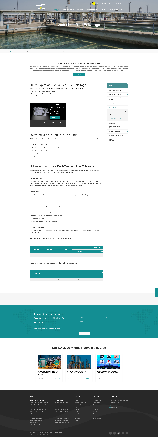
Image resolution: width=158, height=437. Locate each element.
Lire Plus (58, 378)
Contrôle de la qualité (97, 407)
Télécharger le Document (98, 416)
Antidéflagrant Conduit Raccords (62, 422)
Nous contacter (113, 9)
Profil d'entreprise (97, 400)
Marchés (80, 9)
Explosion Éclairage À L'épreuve (115, 122)
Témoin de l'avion (58, 413)
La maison (14, 51)
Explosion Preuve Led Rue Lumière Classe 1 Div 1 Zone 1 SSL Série (46, 124)
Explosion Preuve (68, 9)
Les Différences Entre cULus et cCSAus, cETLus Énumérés (76, 372)
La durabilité (95, 409)
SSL (36, 255)
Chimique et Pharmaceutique (81, 402)
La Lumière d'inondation (115, 94)
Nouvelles (95, 411)
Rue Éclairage (50, 51)
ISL (38, 279)
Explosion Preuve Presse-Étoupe (62, 418)
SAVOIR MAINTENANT (79, 75)
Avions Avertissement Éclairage (115, 127)
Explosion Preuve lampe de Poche (37, 411)
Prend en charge (91, 9)
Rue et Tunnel (78, 418)
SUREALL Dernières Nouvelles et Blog (79, 347)
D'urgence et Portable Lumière (61, 411)
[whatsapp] (156, 295)
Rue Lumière (57, 407)
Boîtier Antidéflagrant (34, 422)
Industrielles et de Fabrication (81, 413)
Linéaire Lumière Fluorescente (61, 409)
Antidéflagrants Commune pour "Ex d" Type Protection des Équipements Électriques (49, 373)
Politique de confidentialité (42, 434)
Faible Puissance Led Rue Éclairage (118, 111)
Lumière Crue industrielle (60, 404)
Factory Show (96, 404)
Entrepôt (76, 416)
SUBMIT (84, 333)
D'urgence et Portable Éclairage (115, 98)
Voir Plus (55, 117)
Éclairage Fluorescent (115, 103)
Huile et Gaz (77, 400)
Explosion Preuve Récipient (36, 424)
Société (102, 9)
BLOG (97, 3)
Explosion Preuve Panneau (36, 420)
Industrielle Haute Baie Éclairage (62, 402)
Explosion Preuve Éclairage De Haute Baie (39, 402)
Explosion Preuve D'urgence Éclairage (38, 407)
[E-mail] (156, 289)
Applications (78, 396)
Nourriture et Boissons (79, 409)
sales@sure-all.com (108, 3)
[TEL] (156, 292)
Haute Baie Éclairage (115, 90)
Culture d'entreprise (97, 402)
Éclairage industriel (114, 131)
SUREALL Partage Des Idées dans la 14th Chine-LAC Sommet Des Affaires (108, 372)
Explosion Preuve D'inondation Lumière (38, 404)
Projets (94, 413)
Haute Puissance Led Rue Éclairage (118, 114)
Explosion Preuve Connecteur (61, 420)
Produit (57, 9)
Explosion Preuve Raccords (114, 140)
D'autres (76, 420)
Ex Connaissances (97, 418)
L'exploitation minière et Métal (81, 407)
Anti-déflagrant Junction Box (36, 418)
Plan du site (32, 434)
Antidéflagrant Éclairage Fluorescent (38, 409)
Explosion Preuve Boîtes (116, 135)
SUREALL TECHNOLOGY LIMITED (45, 432)
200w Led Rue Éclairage (59, 51)
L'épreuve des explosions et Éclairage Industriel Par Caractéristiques (34, 51)
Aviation (76, 411)
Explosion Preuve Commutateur (37, 416)
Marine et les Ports (79, 404)
